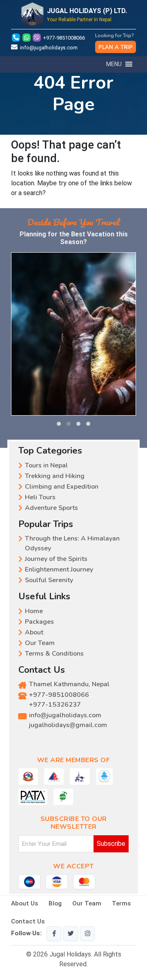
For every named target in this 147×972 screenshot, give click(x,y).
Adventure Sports (51, 507)
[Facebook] (54, 933)
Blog (55, 903)
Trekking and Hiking (55, 476)
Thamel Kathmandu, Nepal (69, 684)
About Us (24, 903)
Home (34, 611)
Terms (121, 903)
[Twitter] (70, 933)
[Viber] (37, 38)
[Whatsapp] (27, 38)
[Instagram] (87, 933)
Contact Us (28, 921)
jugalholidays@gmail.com (68, 725)
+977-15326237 (55, 704)
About (34, 632)
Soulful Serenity (49, 580)
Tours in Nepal (46, 465)
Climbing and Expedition (61, 486)
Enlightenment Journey (59, 569)
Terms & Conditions (54, 653)
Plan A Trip (115, 47)
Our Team (40, 642)
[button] (59, 424)
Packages (39, 621)
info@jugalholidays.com (49, 47)
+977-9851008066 (64, 38)
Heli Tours (40, 497)
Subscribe (111, 843)
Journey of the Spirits (56, 558)
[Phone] (16, 38)
